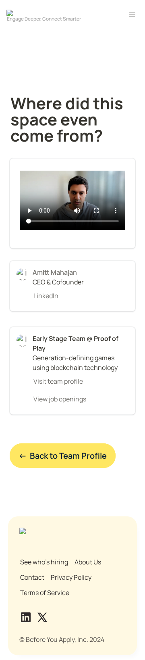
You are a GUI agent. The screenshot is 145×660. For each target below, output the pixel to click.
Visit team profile (58, 381)
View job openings (59, 399)
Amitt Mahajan (55, 272)
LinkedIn (45, 295)
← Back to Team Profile (63, 455)
